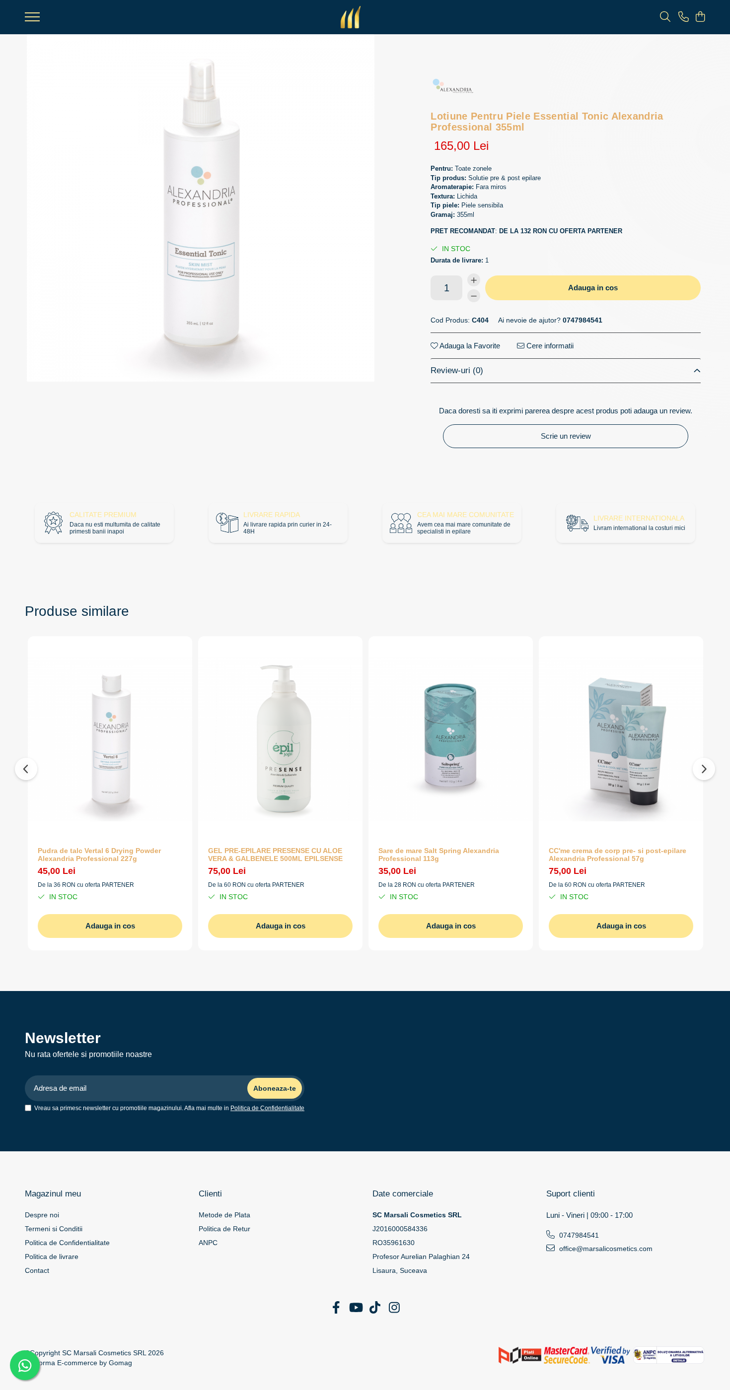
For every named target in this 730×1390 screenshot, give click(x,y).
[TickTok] (374, 1308)
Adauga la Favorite (469, 345)
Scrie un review (566, 436)
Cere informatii (549, 345)
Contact (37, 1270)
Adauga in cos (593, 287)
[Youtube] (355, 1308)
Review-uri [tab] (457, 370)
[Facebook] (336, 1308)
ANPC (208, 1243)
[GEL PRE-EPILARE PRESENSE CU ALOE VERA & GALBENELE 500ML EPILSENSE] (280, 739)
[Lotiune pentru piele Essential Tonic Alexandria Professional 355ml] (201, 208)
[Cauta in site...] (665, 17)
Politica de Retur (224, 1229)
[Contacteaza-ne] (683, 17)
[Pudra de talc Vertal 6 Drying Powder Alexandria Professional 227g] (110, 739)
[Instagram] (394, 1308)
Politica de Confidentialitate (267, 1108)
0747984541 (578, 1235)
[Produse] (32, 19)
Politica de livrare (51, 1256)
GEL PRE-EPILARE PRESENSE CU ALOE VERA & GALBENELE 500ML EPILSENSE (275, 854)
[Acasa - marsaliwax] (351, 17)
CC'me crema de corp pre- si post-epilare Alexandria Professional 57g (617, 854)
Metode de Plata (224, 1215)
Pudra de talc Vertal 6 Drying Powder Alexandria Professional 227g (99, 854)
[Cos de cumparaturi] (700, 17)
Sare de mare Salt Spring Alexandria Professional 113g (438, 854)
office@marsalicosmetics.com (605, 1249)
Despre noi (42, 1215)
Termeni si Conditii (53, 1229)
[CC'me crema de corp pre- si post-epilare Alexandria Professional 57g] (621, 739)
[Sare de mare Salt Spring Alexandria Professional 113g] (450, 739)
